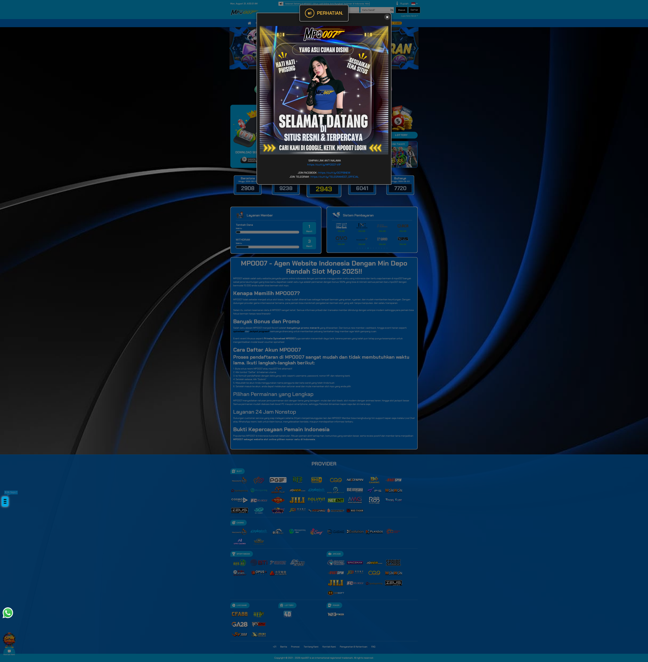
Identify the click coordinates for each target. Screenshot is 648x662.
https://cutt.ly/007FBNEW (334, 172)
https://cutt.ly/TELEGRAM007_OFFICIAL (335, 176)
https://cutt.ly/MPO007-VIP (324, 164)
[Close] (387, 17)
